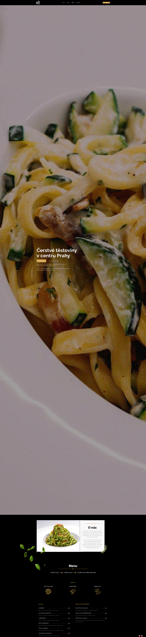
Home (63, 2)
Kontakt (78, 2)
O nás (68, 2)
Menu (73, 2)
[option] (142, 636)
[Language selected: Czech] (141, 636)
